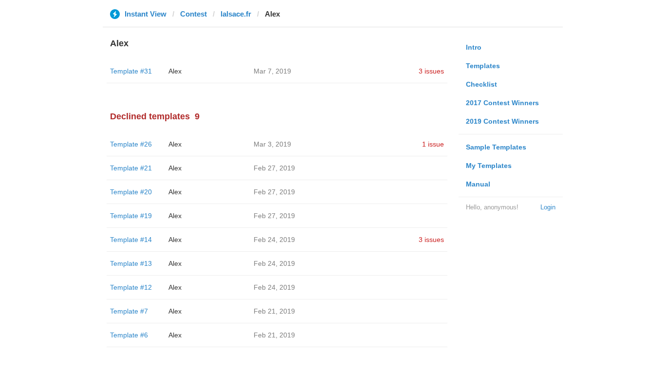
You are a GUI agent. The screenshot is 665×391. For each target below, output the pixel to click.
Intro (473, 47)
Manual (478, 184)
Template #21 (131, 168)
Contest (193, 14)
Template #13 (131, 263)
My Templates (489, 165)
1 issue (433, 144)
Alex (175, 71)
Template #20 (131, 192)
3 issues (431, 71)
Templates (483, 66)
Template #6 (129, 335)
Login (547, 207)
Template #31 (131, 71)
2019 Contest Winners (502, 121)
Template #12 (131, 287)
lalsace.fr (236, 14)
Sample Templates (496, 147)
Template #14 (131, 239)
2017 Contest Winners (502, 103)
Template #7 (129, 311)
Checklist (481, 84)
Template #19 (131, 216)
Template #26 (131, 144)
